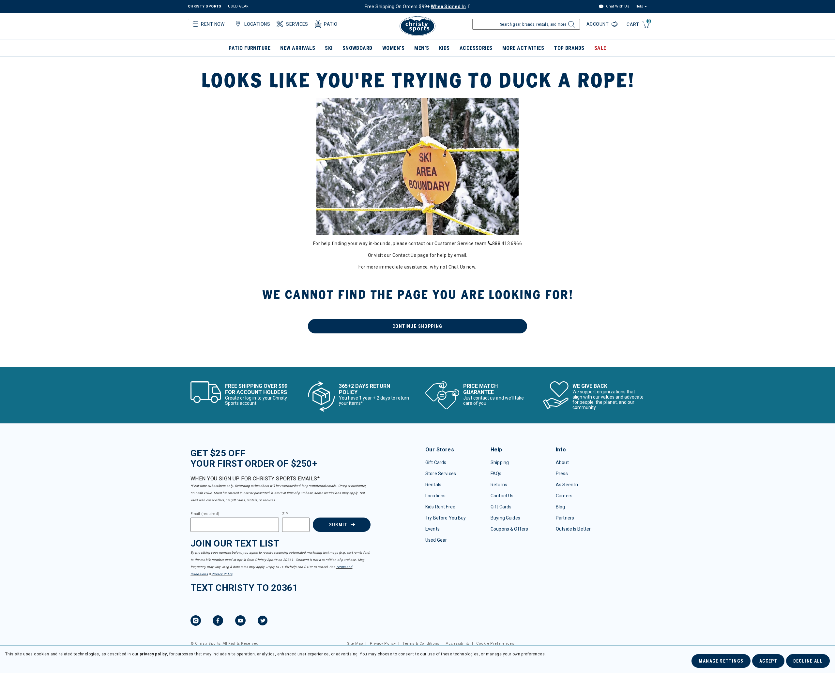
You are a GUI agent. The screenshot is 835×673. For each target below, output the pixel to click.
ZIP (285, 514)
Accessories (476, 48)
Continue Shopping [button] (417, 326)
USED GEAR (238, 6)
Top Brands (569, 48)
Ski (328, 48)
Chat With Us (617, 6)
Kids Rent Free (440, 506)
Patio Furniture (249, 48)
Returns (499, 484)
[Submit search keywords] (570, 26)
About (562, 462)
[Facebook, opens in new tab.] (218, 621)
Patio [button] (330, 24)
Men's (421, 48)
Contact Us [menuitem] (404, 255)
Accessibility (457, 643)
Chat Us (456, 267)
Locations (435, 495)
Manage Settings (721, 661)
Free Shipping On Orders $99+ (415, 6)
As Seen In (567, 484)
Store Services (440, 473)
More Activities (523, 48)
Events (432, 529)
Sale (600, 48)
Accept (768, 661)
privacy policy (153, 654)
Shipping (500, 462)
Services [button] (297, 24)
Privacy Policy (221, 574)
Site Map (355, 643)
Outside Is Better (573, 529)
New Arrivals (297, 48)
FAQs (496, 473)
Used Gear (436, 540)
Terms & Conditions (420, 643)
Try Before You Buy (445, 517)
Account (598, 24)
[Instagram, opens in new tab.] (195, 621)
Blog (560, 506)
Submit (338, 524)
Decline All (808, 661)
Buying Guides (505, 517)
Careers (564, 495)
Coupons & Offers (509, 529)
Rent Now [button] (212, 24)
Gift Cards (435, 462)
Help (639, 6)
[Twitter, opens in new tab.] (262, 621)
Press (562, 473)
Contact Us (502, 495)
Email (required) (204, 514)
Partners (565, 517)
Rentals (433, 484)
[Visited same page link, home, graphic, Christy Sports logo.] (417, 26)
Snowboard (357, 48)
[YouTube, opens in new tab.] (240, 621)
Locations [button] (257, 24)
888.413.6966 (507, 243)
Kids (444, 48)
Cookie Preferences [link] (495, 643)
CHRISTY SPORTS (204, 6)
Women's (393, 48)
